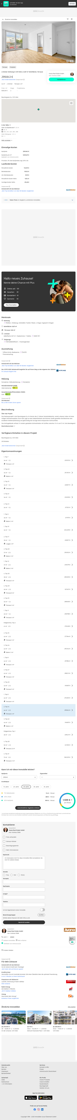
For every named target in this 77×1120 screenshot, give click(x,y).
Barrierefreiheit (6, 1073)
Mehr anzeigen (6, 140)
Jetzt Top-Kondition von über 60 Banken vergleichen (18, 191)
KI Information (7, 1084)
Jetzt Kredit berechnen (9, 79)
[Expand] (71, 103)
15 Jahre (6, 787)
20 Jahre (16, 787)
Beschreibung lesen (7, 426)
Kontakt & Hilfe (44, 1067)
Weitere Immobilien (9, 940)
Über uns (4, 1067)
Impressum (5, 1071)
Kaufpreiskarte (44, 1084)
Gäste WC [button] (37, 336)
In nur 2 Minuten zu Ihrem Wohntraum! (13, 976)
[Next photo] (69, 42)
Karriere (4, 1069)
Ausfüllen (41, 915)
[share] (72, 19)
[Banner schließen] (2, 4)
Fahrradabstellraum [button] (12, 342)
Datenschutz (5, 1082)
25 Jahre (26, 787)
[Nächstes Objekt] (73, 1017)
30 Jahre (36, 787)
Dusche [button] (24, 352)
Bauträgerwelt (44, 1086)
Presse (42, 1069)
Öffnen (72, 4)
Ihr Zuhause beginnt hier (9, 371)
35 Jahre (46, 787)
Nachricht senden (24, 922)
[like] (68, 19)
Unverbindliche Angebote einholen (28, 808)
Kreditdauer (5, 781)
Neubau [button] (8, 323)
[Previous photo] (7, 42)
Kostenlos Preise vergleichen (10, 998)
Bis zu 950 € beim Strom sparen (11, 402)
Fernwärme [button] (26, 382)
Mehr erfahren (22, 940)
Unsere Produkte (45, 1080)
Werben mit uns (44, 1088)
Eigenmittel (43, 773)
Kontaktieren (61, 79)
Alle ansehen (71, 1007)
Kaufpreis (5, 773)
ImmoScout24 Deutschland (48, 1071)
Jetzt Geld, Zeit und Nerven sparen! (12, 969)
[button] (38, 42)
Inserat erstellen (44, 1082)
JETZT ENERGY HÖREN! (9, 991)
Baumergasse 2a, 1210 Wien (10, 438)
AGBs (3, 1080)
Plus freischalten (11, 305)
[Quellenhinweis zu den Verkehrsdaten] (10, 125)
